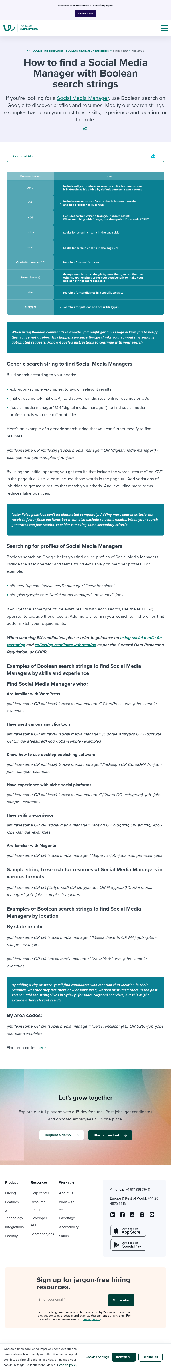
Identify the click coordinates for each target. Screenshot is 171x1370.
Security (11, 1236)
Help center (40, 1193)
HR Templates (53, 50)
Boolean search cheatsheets (87, 50)
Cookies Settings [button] (97, 1357)
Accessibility (69, 1227)
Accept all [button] (124, 1357)
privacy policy (91, 1319)
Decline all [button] (150, 1357)
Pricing (10, 1193)
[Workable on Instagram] (152, 1216)
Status (64, 1236)
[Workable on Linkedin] (112, 1216)
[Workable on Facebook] (122, 1216)
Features (12, 1202)
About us (66, 1193)
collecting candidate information (65, 644)
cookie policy (68, 1365)
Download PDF (23, 156)
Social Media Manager (83, 98)
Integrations (14, 1227)
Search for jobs (42, 1234)
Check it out (85, 13)
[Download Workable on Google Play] (128, 1245)
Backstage (67, 1218)
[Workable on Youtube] (132, 1216)
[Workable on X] (142, 1216)
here (41, 1047)
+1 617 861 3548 (138, 1189)
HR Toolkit (34, 50)
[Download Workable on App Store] (128, 1231)
